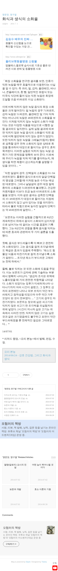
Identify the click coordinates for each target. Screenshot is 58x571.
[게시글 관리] (15, 375)
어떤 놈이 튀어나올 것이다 (15, 402)
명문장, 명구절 (9, 14)
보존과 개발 (9, 405)
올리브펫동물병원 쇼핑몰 (21, 61)
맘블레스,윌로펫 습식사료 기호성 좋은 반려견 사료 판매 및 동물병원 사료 (28, 67)
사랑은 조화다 (10, 415)
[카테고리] (4, 3)
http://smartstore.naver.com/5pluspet (21, 34)
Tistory (44, 562)
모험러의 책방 (12, 527)
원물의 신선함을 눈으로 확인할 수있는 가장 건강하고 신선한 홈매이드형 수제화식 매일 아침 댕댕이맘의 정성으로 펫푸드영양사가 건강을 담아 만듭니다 (19, 45)
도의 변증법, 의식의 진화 (14, 412)
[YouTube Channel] (54, 567)
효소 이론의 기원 (11, 408)
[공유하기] (11, 375)
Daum (28, 562)
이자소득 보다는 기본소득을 (15, 395)
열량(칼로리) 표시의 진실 (14, 398)
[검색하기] (54, 3)
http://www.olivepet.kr (15, 57)
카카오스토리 (29, 445)
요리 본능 (9, 351)
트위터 (36, 445)
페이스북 (22, 445)
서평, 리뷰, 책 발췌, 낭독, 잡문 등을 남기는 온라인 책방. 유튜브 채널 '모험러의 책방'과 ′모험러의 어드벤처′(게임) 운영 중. (22, 535)
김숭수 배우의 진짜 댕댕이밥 (19, 39)
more (53, 457)
